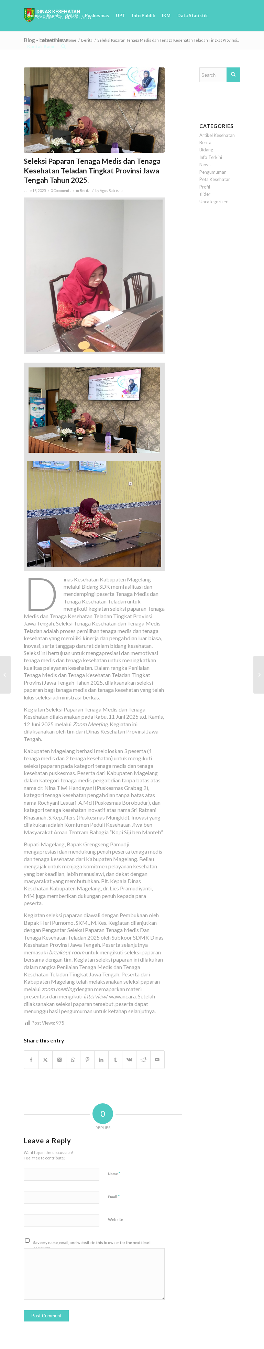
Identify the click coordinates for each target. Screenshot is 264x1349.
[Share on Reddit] (143, 1060)
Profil (204, 187)
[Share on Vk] (129, 1060)
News (204, 164)
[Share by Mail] (157, 1060)
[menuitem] (33, 15)
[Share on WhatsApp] (73, 1060)
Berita (85, 191)
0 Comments (61, 191)
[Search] (63, 46)
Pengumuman (213, 172)
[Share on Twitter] (45, 1060)
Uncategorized (214, 201)
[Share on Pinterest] (87, 1060)
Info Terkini (210, 157)
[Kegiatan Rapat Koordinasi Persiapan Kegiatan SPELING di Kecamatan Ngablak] (258, 675)
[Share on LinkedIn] (101, 1060)
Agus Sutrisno (111, 191)
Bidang (206, 149)
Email (114, 1196)
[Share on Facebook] (31, 1060)
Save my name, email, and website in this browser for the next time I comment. (92, 1245)
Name (114, 1173)
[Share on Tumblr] (115, 1060)
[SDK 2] (94, 110)
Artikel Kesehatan (217, 135)
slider (204, 194)
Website (115, 1219)
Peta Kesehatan (215, 179)
